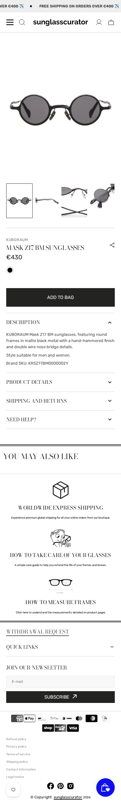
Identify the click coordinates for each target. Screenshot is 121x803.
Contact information (21, 769)
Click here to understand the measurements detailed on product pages (60, 612)
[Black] (10, 270)
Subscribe (56, 697)
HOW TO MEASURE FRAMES (60, 602)
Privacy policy (16, 746)
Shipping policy (17, 762)
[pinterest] (60, 787)
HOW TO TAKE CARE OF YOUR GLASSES (60, 555)
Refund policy (16, 739)
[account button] (99, 22)
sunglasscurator (68, 797)
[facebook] (50, 787)
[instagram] (70, 787)
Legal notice (15, 777)
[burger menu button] (10, 22)
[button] (111, 22)
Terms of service (18, 754)
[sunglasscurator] (60, 22)
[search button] (22, 22)
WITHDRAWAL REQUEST (37, 632)
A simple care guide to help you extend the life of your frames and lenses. (60, 565)
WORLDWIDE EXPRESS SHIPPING (60, 508)
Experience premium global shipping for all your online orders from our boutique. (60, 517)
